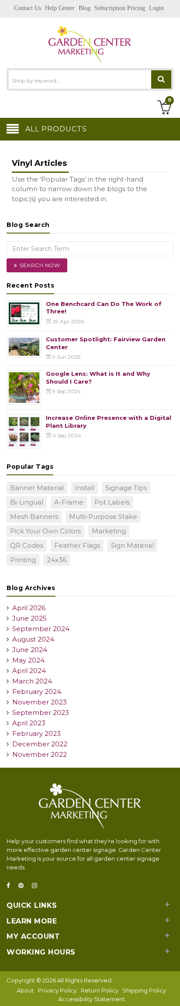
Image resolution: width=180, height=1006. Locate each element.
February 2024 (36, 691)
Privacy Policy (57, 990)
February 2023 (36, 733)
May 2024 (28, 660)
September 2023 (40, 712)
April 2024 (29, 670)
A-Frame (68, 502)
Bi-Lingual (26, 502)
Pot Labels (112, 502)
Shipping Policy (144, 990)
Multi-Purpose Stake (103, 516)
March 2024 (32, 681)
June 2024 (29, 649)
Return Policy (99, 990)
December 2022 (39, 744)
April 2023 (28, 723)
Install (84, 488)
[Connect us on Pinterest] (23, 885)
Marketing (109, 531)
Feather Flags (77, 545)
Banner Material (37, 488)
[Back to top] (171, 990)
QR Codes (26, 545)
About (25, 990)
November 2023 (39, 702)
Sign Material (132, 545)
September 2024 (40, 629)
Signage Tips (126, 488)
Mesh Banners (34, 516)
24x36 (56, 560)
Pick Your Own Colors (45, 531)
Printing (23, 560)
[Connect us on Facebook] (11, 885)
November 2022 (39, 754)
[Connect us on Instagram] (37, 885)
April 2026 (28, 608)
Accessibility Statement (91, 999)
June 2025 (29, 618)
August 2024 (33, 639)
